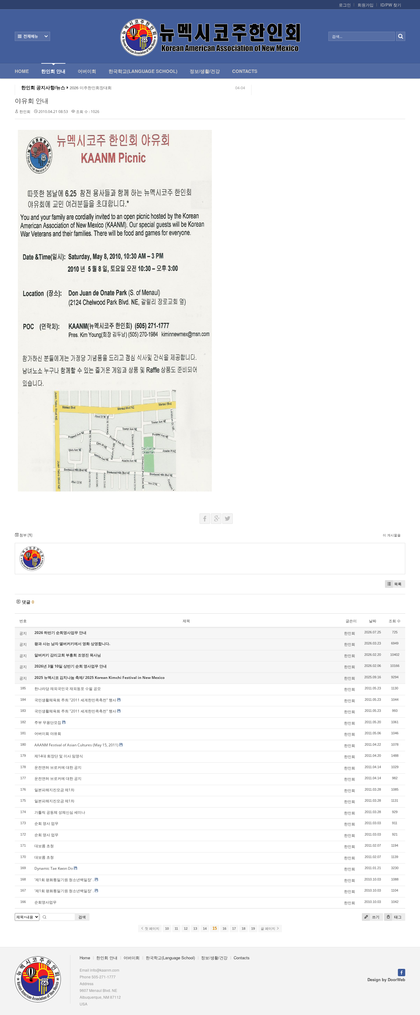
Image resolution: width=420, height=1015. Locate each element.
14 (205, 928)
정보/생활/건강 (205, 71)
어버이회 (87, 71)
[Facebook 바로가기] (401, 972)
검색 (82, 917)
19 (253, 928)
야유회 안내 (32, 100)
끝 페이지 (268, 928)
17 (234, 928)
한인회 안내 (53, 71)
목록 (398, 584)
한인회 (24, 111)
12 (186, 928)
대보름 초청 (44, 846)
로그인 (345, 5)
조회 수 (395, 621)
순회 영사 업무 (46, 823)
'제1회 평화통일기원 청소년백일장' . (64, 879)
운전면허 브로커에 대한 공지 (57, 767)
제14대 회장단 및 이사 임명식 (58, 756)
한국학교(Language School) (143, 71)
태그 (397, 917)
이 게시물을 (392, 535)
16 (224, 928)
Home (22, 71)
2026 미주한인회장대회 (91, 85)
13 (195, 928)
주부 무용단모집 (47, 722)
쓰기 (375, 917)
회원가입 (366, 5)
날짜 (372, 621)
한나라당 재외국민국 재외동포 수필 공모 (67, 688)
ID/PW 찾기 (390, 5)
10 (167, 928)
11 (176, 928)
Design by (386, 979)
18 (243, 928)
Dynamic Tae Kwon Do (53, 868)
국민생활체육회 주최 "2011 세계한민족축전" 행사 (75, 700)
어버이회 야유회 (47, 733)
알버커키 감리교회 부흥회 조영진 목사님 (67, 655)
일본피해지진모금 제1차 (54, 789)
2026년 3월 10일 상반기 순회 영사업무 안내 (70, 666)
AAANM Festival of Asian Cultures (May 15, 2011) (76, 745)
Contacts (244, 71)
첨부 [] (25, 535)
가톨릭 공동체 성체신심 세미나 (59, 812)
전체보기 (32, 36)
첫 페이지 (151, 928)
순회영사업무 (45, 902)
